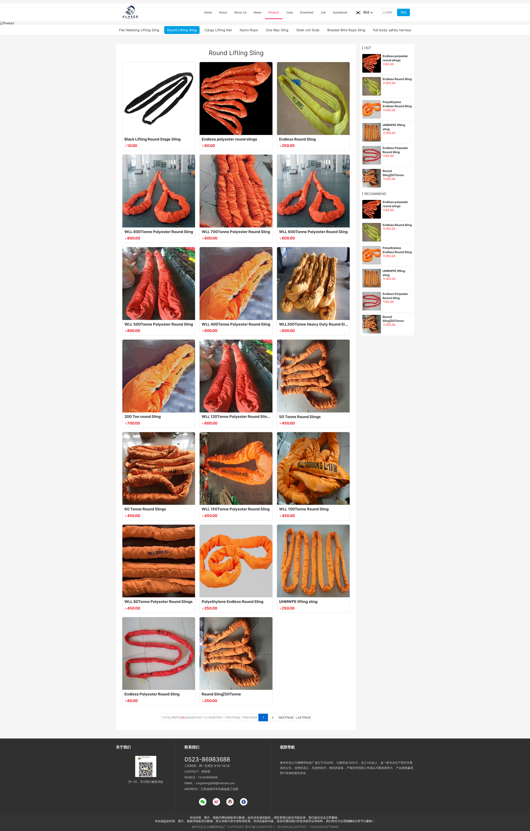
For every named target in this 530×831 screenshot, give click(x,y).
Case (289, 12)
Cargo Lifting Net (218, 30)
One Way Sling (277, 30)
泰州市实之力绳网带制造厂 (209, 827)
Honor (223, 12)
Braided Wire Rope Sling (346, 30)
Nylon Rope (249, 30)
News (257, 12)
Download (306, 12)
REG (403, 12)
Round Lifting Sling (182, 30)
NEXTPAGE (286, 717)
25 (182, 717)
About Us (240, 12)
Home (208, 12)
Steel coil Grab (307, 30)
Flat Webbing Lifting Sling (139, 30)
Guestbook (340, 12)
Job (323, 12)
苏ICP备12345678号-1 (260, 827)
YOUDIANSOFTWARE (324, 827)
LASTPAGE (303, 717)
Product (273, 12)
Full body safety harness (392, 30)
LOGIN (387, 12)
